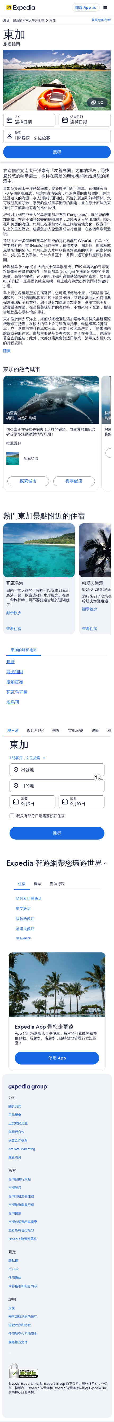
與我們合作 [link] (16, 1132)
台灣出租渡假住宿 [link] (21, 1196)
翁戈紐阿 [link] (14, 672)
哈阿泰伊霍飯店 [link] (29, 898)
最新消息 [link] (14, 1157)
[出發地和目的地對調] (97, 777)
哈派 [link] (10, 661)
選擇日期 (23, 122)
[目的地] (57, 785)
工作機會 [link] (14, 1115)
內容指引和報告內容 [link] (22, 1286)
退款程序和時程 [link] (19, 1325)
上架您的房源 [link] (18, 1123)
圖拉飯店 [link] (23, 938)
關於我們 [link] (14, 1106)
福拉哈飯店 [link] (25, 918)
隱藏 (7, 350)
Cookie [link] (13, 1269)
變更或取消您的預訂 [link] (22, 1316)
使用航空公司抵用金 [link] (22, 1333)
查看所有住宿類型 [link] (21, 1230)
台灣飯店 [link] (14, 1188)
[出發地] (57, 769)
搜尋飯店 (73, 481)
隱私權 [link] (13, 1261)
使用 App (57, 1058)
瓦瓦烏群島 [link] (17, 692)
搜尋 (57, 151)
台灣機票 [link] (14, 1213)
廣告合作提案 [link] (18, 1140)
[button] (57, 863)
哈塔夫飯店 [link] (25, 928)
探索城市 (28, 481)
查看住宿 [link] (13, 628)
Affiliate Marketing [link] (21, 1149)
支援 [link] (11, 1308)
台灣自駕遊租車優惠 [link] (22, 1222)
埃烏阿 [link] (12, 702)
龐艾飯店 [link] (23, 908)
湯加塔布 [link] (14, 682)
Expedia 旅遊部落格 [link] (22, 1239)
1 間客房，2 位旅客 (32, 138)
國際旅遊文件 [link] (18, 1342)
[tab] (23, 650)
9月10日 (77, 804)
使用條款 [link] (14, 1278)
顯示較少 (13, 612)
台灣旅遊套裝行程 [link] (21, 1205)
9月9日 (27, 804)
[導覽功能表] (105, 7)
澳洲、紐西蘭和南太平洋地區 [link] (24, 20)
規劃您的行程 (101, 20)
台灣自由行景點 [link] (19, 1179)
